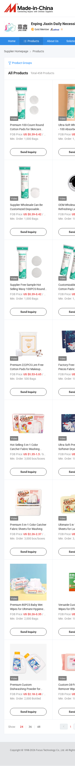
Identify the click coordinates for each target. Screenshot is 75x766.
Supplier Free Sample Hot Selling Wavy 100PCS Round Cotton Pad (27, 289)
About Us (52, 41)
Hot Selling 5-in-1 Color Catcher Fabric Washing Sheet (25, 449)
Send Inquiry (28, 152)
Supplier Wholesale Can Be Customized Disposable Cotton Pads (26, 209)
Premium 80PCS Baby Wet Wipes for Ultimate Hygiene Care (26, 609)
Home (11, 41)
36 (30, 727)
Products (33, 41)
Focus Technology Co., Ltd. (50, 750)
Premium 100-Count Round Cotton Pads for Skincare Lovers (27, 129)
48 (38, 727)
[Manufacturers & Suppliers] (29, 8)
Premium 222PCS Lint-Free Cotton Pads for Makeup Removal (26, 369)
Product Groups (21, 63)
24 (21, 726)
